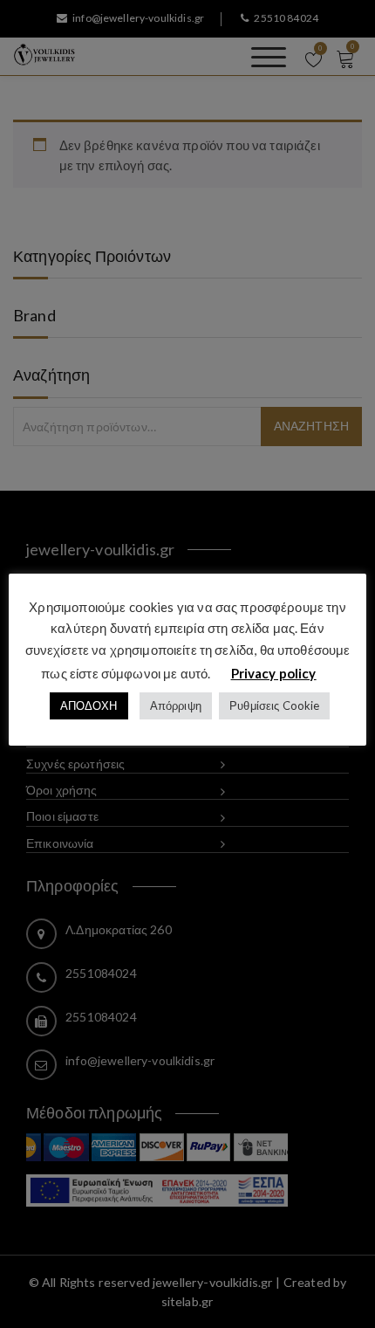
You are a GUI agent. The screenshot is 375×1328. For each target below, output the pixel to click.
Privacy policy (274, 673)
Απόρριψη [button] (175, 705)
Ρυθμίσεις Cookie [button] (274, 705)
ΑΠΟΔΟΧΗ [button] (89, 705)
